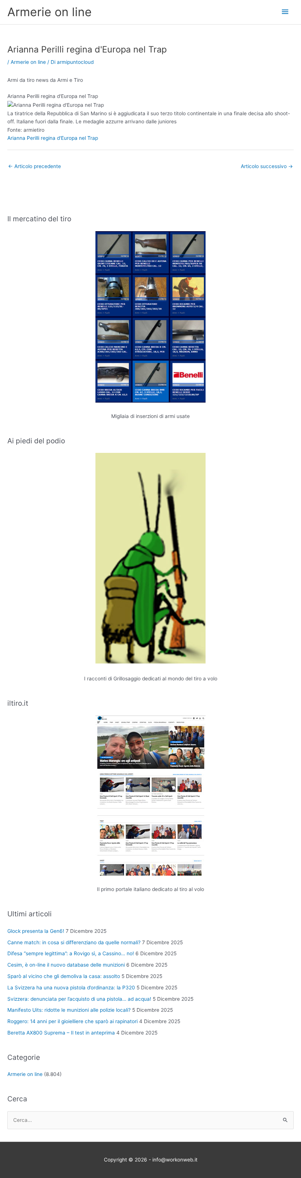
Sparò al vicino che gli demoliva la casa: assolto (63, 976)
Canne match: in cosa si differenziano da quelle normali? (74, 942)
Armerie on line (49, 12)
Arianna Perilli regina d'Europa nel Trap (52, 138)
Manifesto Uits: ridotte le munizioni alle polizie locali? (69, 1010)
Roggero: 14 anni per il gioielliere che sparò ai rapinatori (72, 1021)
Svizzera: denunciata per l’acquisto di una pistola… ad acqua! (79, 999)
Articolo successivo (267, 166)
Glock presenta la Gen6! (35, 931)
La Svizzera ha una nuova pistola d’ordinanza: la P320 (71, 987)
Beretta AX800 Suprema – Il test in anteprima (61, 1033)
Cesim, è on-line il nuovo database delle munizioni (66, 965)
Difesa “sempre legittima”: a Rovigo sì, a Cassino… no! (70, 953)
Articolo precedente (34, 166)
